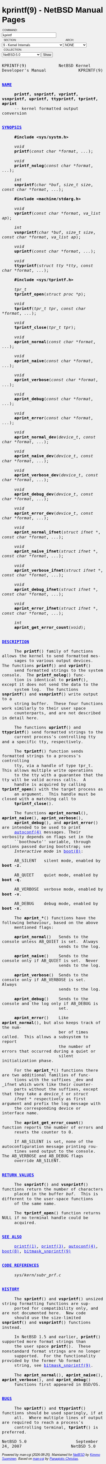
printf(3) (52, 1246)
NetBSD (79, 1455)
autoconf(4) (27, 832)
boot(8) (72, 851)
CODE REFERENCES (20, 1265)
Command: (11, 30)
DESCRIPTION (15, 641)
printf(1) (25, 1246)
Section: (11, 39)
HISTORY (10, 1289)
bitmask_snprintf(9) (47, 1251)
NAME (7, 84)
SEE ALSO (12, 1236)
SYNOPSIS (12, 127)
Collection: (13, 49)
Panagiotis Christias (64, 1459)
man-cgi (38, 1459)
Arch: (72, 39)
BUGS (7, 1398)
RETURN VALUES (18, 1175)
